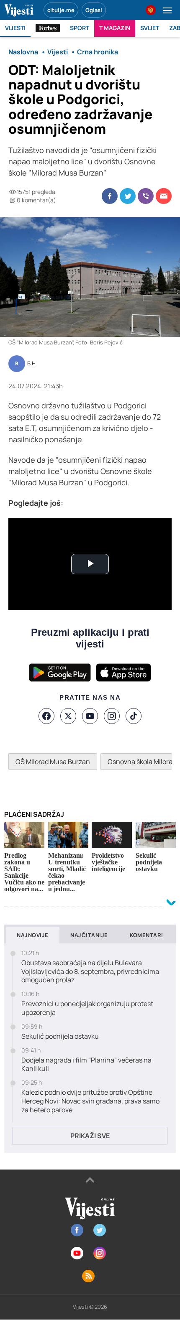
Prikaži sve (90, 1135)
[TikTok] (133, 716)
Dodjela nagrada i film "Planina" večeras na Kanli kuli (86, 1064)
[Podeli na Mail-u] (164, 196)
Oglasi (93, 10)
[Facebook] (46, 716)
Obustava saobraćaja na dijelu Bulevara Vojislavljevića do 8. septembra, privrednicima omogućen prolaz (90, 971)
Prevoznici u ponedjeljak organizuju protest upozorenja (87, 1008)
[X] (68, 716)
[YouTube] (90, 716)
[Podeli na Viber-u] (146, 196)
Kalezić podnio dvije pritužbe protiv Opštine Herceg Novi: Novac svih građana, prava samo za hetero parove (90, 1101)
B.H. (32, 363)
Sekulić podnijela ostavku (60, 1036)
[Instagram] (112, 716)
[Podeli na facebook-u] (110, 196)
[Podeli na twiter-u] (128, 196)
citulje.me (61, 10)
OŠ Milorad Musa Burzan (52, 761)
